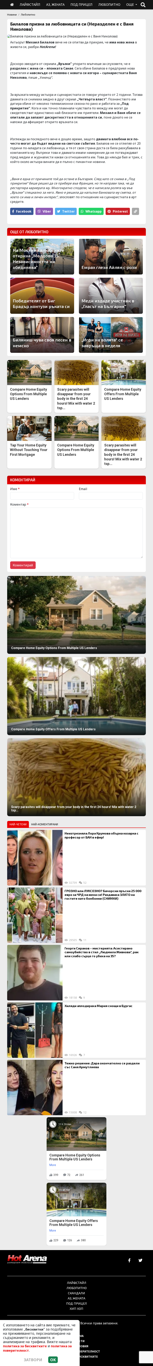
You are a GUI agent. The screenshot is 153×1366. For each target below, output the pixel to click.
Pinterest (120, 211)
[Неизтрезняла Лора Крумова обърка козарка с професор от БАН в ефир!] (35, 857)
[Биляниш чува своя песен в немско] (42, 335)
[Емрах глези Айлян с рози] (111, 257)
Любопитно (28, 14)
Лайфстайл (76, 1283)
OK (53, 1359)
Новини (12, 14)
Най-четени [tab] (18, 824)
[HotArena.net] (27, 1259)
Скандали (76, 1293)
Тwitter (68, 211)
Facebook (23, 211)
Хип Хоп (76, 1308)
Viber (47, 211)
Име (15, 488)
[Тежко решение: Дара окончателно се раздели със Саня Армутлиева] (35, 1087)
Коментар (19, 504)
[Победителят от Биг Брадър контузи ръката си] (42, 296)
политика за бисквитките (25, 1346)
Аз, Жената (76, 1298)
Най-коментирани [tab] (44, 824)
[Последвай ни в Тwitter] (140, 1260)
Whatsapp (93, 211)
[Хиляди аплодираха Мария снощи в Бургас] (35, 1030)
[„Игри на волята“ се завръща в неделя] (111, 335)
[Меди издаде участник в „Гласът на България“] (111, 296)
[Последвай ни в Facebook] (129, 1260)
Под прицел (76, 1303)
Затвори (33, 1359)
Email (83, 488)
